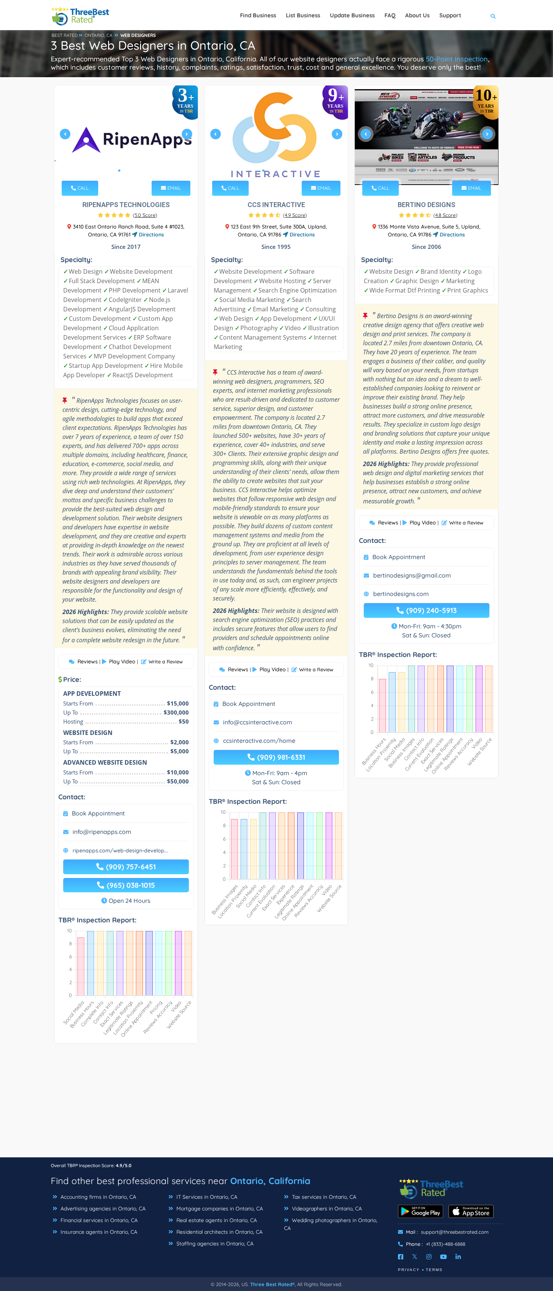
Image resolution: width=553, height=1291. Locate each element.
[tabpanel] (126, 136)
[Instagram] (428, 1256)
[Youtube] (443, 1256)
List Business (303, 15)
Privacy (409, 1270)
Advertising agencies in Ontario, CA (102, 1208)
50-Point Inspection (457, 59)
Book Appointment (98, 813)
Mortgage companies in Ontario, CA (219, 1208)
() (145, 215)
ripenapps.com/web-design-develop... (120, 850)
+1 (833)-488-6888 (445, 1244)
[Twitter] (415, 1256)
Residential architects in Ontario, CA (219, 1232)
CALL (82, 188)
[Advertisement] (276, 1104)
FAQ (389, 15)
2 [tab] (125, 170)
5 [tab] (287, 170)
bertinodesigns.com (401, 593)
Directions (150, 234)
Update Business (352, 15)
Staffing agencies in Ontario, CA (214, 1243)
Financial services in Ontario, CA (98, 1220)
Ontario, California (270, 1180)
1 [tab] (119, 170)
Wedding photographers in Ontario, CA (330, 1224)
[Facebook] (400, 1256)
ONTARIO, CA (98, 35)
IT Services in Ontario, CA (206, 1196)
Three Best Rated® (272, 1284)
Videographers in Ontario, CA (326, 1208)
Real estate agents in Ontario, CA (216, 1220)
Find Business (258, 15)
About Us (417, 15)
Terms (434, 1270)
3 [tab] (131, 170)
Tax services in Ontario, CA (323, 1196)
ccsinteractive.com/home (259, 740)
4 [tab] (281, 170)
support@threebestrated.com (455, 1232)
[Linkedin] (458, 1256)
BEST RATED (65, 35)
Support (450, 15)
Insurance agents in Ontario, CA (98, 1232)
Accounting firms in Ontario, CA (97, 1196)
